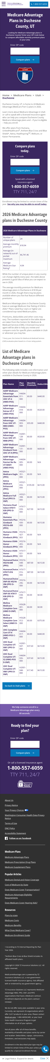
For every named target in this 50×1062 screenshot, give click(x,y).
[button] (3, 4)
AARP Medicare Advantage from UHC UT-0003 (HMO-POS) (10, 423)
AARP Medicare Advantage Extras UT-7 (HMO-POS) (10, 409)
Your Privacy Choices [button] (14, 810)
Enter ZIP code (17, 45)
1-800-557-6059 (25, 186)
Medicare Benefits (13, 925)
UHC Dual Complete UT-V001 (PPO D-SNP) (9, 670)
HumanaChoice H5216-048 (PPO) (10, 563)
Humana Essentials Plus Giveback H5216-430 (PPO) (10, 522)
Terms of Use (11, 823)
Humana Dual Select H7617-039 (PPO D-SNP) (10, 509)
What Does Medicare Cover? (18, 930)
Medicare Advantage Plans (17, 857)
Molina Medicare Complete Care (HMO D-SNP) (10, 607)
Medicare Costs (12, 920)
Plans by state (11, 915)
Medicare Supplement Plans (17, 867)
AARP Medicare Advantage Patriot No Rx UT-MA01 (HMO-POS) (10, 462)
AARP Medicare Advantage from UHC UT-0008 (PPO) (10, 436)
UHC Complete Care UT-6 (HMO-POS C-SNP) (10, 634)
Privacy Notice (11, 805)
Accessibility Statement (15, 833)
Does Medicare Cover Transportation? (22, 889)
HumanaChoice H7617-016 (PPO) (10, 572)
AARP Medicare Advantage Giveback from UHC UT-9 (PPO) (10, 448)
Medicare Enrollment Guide (17, 935)
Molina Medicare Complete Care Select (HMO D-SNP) (10, 620)
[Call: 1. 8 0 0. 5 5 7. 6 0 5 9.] (45, 1049)
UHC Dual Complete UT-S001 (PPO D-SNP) (9, 646)
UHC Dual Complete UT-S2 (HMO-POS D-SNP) (9, 658)
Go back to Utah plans (15, 685)
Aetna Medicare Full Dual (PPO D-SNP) (9, 497)
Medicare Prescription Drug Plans (20, 862)
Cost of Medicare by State (16, 884)
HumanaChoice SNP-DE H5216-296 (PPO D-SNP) (10, 582)
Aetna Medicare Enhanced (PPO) (8, 485)
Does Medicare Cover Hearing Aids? (21, 902)
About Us (9, 800)
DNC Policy (10, 828)
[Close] (45, 1057)
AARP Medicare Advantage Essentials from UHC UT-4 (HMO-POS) (10, 396)
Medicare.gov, (10, 1017)
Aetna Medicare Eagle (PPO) (10, 474)
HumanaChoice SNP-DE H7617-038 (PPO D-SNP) (10, 595)
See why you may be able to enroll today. (27, 204)
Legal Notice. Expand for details (19, 1059)
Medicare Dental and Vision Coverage (22, 879)
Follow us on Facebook (20, 838)
